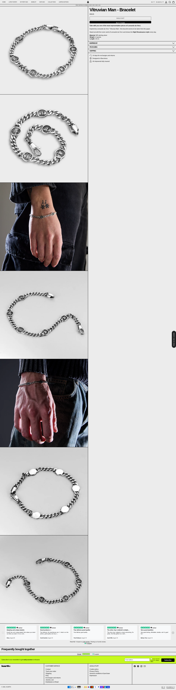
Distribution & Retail (52, 682)
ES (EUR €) (159, 2)
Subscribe (168, 660)
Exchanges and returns (53, 678)
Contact (48, 669)
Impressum (93, 675)
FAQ (47, 675)
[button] (170, 2)
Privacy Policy (94, 671)
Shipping (48, 673)
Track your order (51, 671)
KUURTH (8, 687)
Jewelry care (50, 680)
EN (152, 2)
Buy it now (120, 22)
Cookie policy (94, 669)
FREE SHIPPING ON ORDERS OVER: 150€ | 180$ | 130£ (88, 5)
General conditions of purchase (100, 673)
